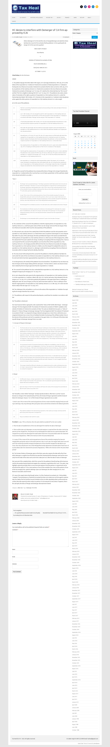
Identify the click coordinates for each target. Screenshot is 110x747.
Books (58, 17)
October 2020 (75, 495)
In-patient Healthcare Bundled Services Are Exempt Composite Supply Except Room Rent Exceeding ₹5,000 (85, 261)
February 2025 (75, 350)
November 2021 (76, 459)
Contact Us (75, 273)
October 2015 (75, 663)
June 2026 (74, 305)
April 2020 (74, 512)
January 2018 (75, 587)
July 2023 (74, 403)
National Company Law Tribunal (80, 289)
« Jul (75, 152)
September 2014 (76, 679)
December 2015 (76, 657)
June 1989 (74, 727)
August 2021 (75, 467)
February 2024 (75, 383)
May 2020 (74, 509)
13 (85, 143)
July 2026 (74, 303)
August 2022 (75, 434)
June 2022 (74, 439)
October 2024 (75, 361)
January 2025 (75, 353)
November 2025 (76, 325)
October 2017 (75, 596)
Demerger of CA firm (31, 487)
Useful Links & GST (79, 276)
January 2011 (75, 702)
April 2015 (74, 677)
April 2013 (74, 688)
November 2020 (76, 492)
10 (75, 143)
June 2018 (74, 573)
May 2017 (74, 610)
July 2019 (74, 537)
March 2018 (75, 582)
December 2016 (76, 624)
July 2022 (74, 437)
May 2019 (74, 543)
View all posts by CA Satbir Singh (30, 500)
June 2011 (74, 696)
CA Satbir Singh (18, 37)
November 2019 (76, 526)
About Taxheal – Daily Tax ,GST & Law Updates (83, 271)
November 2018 (76, 559)
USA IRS (14, 21)
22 (91, 145)
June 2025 (74, 339)
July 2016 (74, 638)
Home (13, 17)
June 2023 (74, 406)
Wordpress (97, 743)
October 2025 (75, 328)
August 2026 (75, 300)
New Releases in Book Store (82, 281)
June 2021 (74, 473)
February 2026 (75, 316)
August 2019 (75, 534)
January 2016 (75, 654)
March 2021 (75, 481)
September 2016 (76, 632)
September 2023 (76, 397)
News (89, 17)
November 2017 (76, 593)
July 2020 (74, 503)
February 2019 (75, 551)
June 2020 (74, 506)
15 (91, 143)
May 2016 (74, 643)
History (82, 17)
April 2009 (74, 704)
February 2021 (75, 484)
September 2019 (76, 531)
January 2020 (75, 520)
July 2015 (74, 671)
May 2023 (74, 409)
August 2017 (75, 601)
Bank (75, 17)
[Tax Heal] (26, 12)
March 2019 (75, 548)
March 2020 (75, 515)
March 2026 (75, 314)
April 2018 (74, 579)
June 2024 (74, 372)
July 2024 (74, 369)
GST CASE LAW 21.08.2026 (78, 214)
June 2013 (74, 685)
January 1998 (75, 718)
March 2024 (75, 381)
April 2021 (74, 478)
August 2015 (75, 668)
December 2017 (76, 590)
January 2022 (75, 453)
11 (78, 143)
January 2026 (75, 319)
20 (85, 145)
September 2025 (76, 330)
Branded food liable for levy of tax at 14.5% (55, 513)
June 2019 (74, 540)
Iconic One (80, 743)
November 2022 (76, 425)
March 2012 (75, 691)
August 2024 (75, 367)
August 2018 (75, 568)
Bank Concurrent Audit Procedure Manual (82, 291)
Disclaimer (77, 278)
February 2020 (75, 517)
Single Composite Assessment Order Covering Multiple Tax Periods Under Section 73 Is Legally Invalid (84, 237)
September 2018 (76, 565)
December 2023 (76, 389)
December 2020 (76, 490)
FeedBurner (88, 203)
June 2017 (74, 607)
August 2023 (75, 400)
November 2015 (76, 660)
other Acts (20, 487)
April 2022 (74, 445)
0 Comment (66, 37)
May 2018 (74, 576)
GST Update (23, 17)
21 (88, 145)
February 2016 (75, 651)
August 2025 (75, 333)
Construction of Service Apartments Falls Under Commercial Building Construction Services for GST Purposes (85, 254)
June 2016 (74, 640)
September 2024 (76, 364)
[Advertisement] (85, 78)
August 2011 (75, 693)
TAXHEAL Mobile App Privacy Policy (84, 284)
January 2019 (75, 554)
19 (81, 145)
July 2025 (74, 336)
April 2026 (74, 311)
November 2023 (76, 392)
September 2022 (76, 431)
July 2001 (74, 713)
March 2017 (75, 615)
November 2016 (76, 626)
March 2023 (75, 414)
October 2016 (75, 629)
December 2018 (76, 556)
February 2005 (75, 710)
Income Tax (49, 17)
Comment (15, 529)
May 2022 (74, 442)
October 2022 (75, 428)
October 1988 (75, 730)
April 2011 (74, 699)
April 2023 (74, 411)
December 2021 (76, 456)
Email (13, 556)
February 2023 (75, 417)
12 (81, 143)
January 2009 (75, 707)
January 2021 (75, 487)
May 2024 (74, 375)
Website (14, 564)
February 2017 (75, 618)
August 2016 (75, 635)
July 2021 (74, 470)
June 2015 (74, 674)
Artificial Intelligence (36, 17)
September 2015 (76, 665)
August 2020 (75, 501)
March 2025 (75, 347)
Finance (67, 17)
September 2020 (76, 498)
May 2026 (74, 308)
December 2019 (76, 523)
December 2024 (76, 356)
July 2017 (74, 604)
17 (75, 145)
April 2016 (74, 646)
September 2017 (76, 598)
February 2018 (75, 584)
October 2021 (75, 462)
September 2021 (76, 464)
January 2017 (75, 621)
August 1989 (75, 724)
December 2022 (76, 423)
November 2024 (76, 358)
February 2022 (75, 450)
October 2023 (75, 395)
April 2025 (74, 344)
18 (78, 145)
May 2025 (74, 342)
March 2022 (75, 448)
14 (88, 143)
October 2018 (75, 562)
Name (13, 549)
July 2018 (74, 570)
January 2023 (75, 420)
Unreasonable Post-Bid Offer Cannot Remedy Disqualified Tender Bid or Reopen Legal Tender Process (84, 248)
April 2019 (74, 545)
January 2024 (75, 386)
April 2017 (74, 612)
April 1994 (74, 721)
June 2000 (74, 716)
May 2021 (74, 476)
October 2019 (75, 529)
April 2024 (74, 378)
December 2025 (76, 322)
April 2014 (74, 682)
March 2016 (75, 649)
